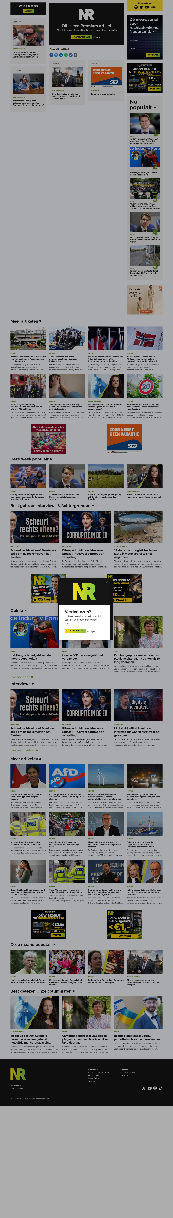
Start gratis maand (75, 631)
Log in (92, 631)
